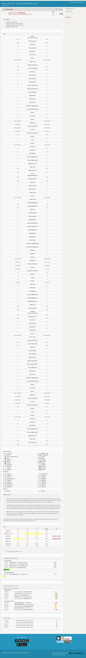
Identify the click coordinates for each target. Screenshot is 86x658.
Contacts (59, 654)
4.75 (27, 536)
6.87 (37, 536)
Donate (63, 654)
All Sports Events (80, 2)
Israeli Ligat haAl (9, 9)
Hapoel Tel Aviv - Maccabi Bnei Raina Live (19, 3)
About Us (54, 654)
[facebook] (16, 640)
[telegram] (27, 640)
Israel (70, 11)
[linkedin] (23, 640)
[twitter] (20, 640)
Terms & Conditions (56, 652)
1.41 (18, 536)
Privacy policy (65, 652)
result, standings (5, 5)
